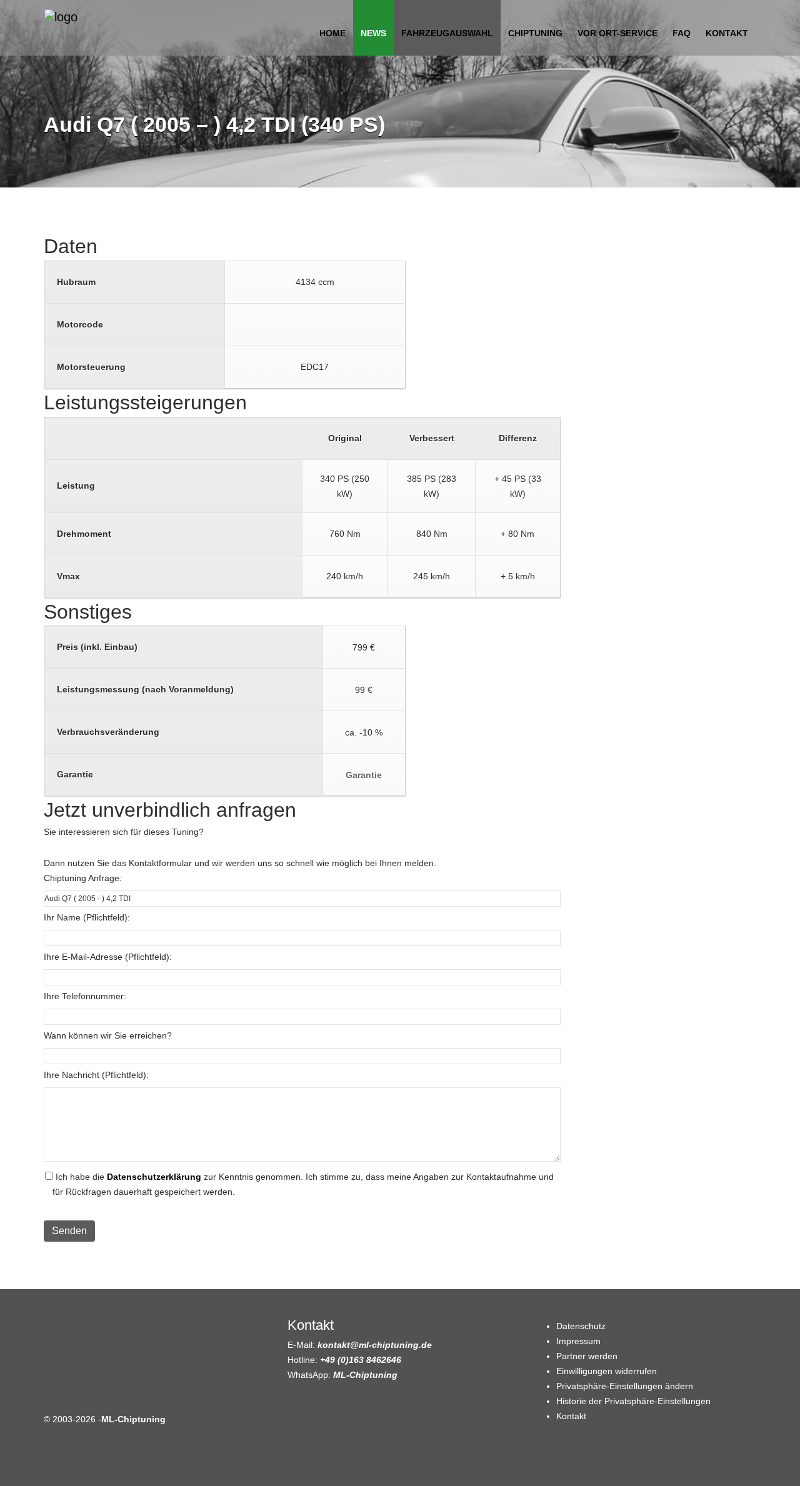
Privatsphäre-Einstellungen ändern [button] (624, 1386)
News (373, 33)
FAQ (681, 33)
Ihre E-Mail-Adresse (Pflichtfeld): (108, 957)
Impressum (578, 1341)
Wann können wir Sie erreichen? (108, 1035)
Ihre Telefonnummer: (85, 996)
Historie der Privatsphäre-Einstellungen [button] (633, 1401)
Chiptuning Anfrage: (83, 878)
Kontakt (727, 33)
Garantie (364, 775)
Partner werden (587, 1356)
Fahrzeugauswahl (447, 33)
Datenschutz (581, 1326)
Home (332, 33)
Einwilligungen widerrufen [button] (606, 1371)
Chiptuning (535, 33)
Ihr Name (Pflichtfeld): (87, 917)
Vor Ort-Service (618, 33)
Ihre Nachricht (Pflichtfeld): (96, 1075)
